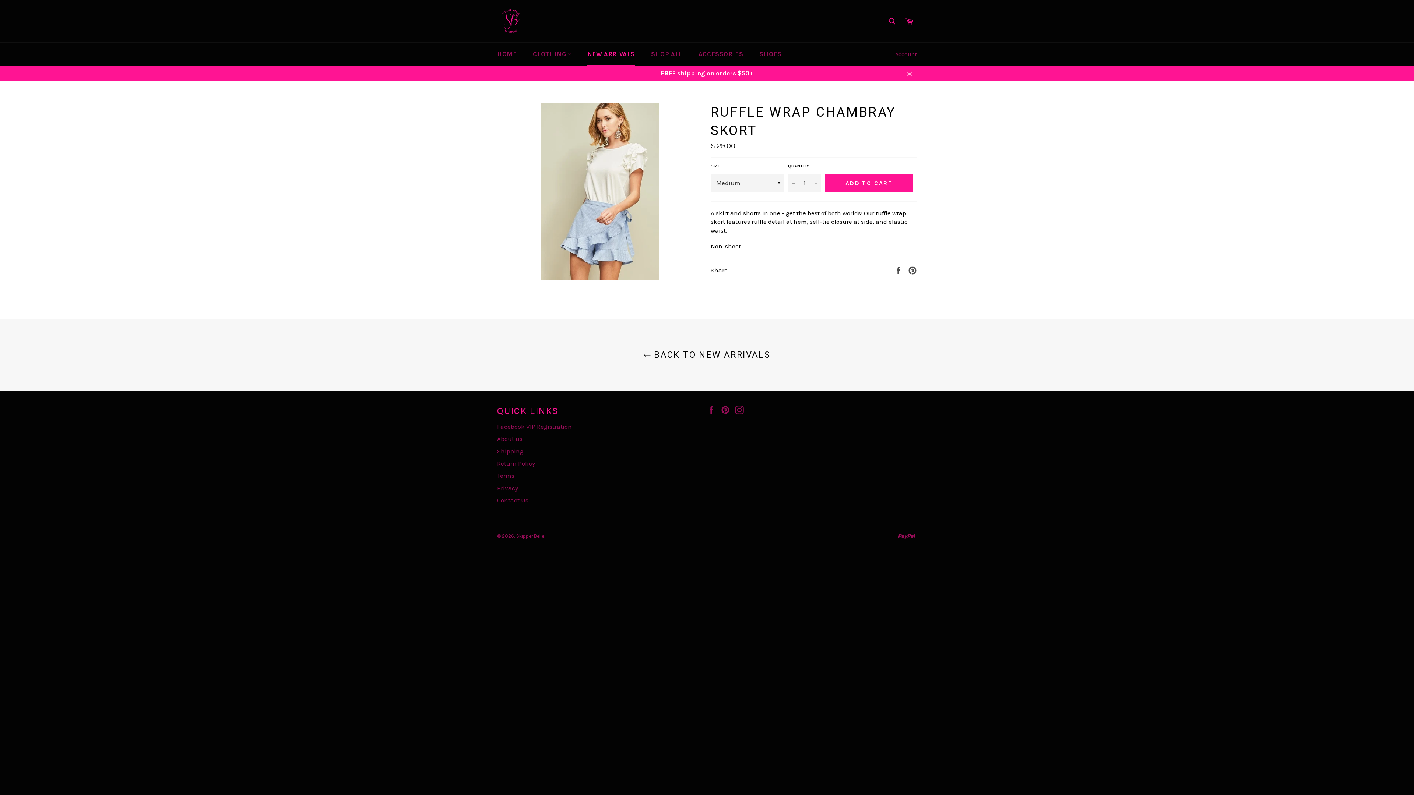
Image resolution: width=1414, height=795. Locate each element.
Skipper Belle (530, 536)
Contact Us (512, 500)
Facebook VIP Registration (534, 426)
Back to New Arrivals (710, 355)
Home (507, 54)
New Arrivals (611, 54)
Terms (505, 475)
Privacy (507, 488)
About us (510, 438)
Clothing (550, 54)
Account (906, 54)
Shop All (666, 54)
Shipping (510, 451)
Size (715, 166)
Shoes (770, 54)
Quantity (798, 166)
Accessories (721, 54)
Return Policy (516, 463)
